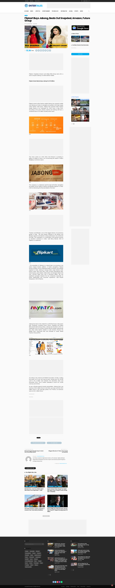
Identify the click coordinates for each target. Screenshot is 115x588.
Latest (31, 559)
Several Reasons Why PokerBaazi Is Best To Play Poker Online (83, 545)
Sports (76, 11)
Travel (30, 486)
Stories (31, 563)
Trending (34, 486)
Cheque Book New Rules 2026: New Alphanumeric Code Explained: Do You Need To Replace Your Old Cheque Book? (61, 568)
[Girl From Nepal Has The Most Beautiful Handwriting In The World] (74, 564)
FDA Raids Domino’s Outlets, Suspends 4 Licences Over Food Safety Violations (34, 509)
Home (27, 11)
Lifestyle (37, 11)
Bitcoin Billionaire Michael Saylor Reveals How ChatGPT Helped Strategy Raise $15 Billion (57, 510)
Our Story (26, 0)
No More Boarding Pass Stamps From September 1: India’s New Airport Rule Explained (60, 552)
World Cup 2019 (28, 566)
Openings (31, 0)
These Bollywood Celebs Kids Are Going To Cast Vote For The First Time (84, 558)
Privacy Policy (82, 586)
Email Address (73, 47)
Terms (78, 586)
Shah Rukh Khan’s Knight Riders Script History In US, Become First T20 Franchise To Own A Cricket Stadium (79, 103)
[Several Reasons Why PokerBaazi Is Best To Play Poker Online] (74, 544)
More (81, 11)
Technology (55, 11)
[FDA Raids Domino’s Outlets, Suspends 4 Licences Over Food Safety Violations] (35, 501)
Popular (39, 561)
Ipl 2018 (26, 559)
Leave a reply (30, 468)
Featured (39, 553)
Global (71, 11)
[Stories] (84, 40)
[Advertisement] (68, 5)
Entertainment (46, 11)
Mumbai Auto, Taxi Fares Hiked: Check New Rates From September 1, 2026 (34, 489)
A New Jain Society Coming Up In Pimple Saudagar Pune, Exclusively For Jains (84, 551)
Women (36, 564)
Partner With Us (37, 0)
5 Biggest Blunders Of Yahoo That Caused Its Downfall (58, 451)
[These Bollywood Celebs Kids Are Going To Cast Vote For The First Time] (74, 558)
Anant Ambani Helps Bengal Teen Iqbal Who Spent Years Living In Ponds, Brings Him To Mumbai (57, 490)
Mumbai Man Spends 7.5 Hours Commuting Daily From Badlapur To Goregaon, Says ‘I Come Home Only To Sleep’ (61, 559)
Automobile (32, 551)
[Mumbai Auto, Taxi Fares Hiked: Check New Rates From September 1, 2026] (35, 481)
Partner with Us (73, 586)
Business (50, 506)
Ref (30, 134)
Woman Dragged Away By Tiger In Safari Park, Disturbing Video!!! (34, 451)
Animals (26, 551)
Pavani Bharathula (29, 23)
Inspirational (51, 486)
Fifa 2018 (27, 555)
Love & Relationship (29, 561)
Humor (26, 557)
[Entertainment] (75, 37)
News (31, 11)
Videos (31, 564)
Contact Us (88, 586)
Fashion (34, 553)
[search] (89, 1)
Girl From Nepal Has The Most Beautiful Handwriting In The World (84, 564)
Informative (64, 11)
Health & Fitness (38, 555)
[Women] (75, 40)
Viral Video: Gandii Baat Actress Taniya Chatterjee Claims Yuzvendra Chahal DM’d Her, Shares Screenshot (80, 118)
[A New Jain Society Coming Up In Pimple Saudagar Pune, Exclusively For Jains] (74, 551)
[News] (84, 37)
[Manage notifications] (112, 585)
